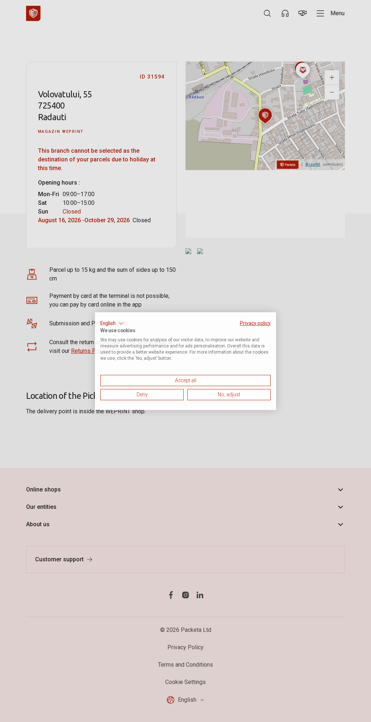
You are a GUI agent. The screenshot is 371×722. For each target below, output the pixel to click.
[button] (112, 323)
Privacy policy (255, 323)
